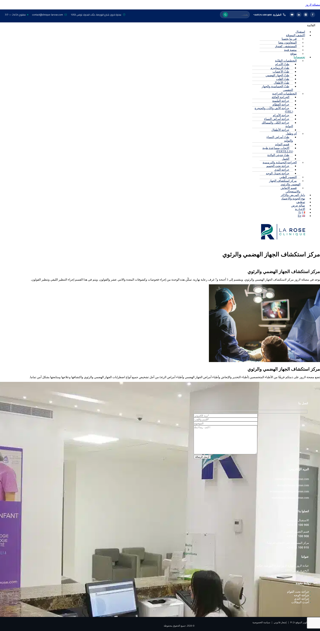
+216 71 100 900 (262, 14)
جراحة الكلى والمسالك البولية (277, 124)
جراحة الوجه (302, 595)
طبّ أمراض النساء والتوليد (279, 138)
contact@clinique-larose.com (47, 14)
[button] (192, 25)
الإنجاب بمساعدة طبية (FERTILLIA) (277, 149)
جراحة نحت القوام (299, 591)
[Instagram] (305, 14)
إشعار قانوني (280, 622)
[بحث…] (225, 14)
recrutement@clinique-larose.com (289, 491)
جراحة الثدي (302, 598)
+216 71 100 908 (298, 536)
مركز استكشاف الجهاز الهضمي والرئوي (284, 182)
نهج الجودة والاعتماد (293, 198)
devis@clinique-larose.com (293, 485)
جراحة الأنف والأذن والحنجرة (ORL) (274, 110)
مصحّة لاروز (312, 4)
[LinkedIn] (298, 14)
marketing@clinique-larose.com (290, 497)
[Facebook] (312, 14)
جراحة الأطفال (280, 129)
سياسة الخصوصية (261, 622)
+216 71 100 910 (298, 547)
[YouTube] (292, 14)
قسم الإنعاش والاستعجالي (290, 189)
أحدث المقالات (301, 602)
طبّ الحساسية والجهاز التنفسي (277, 88)
